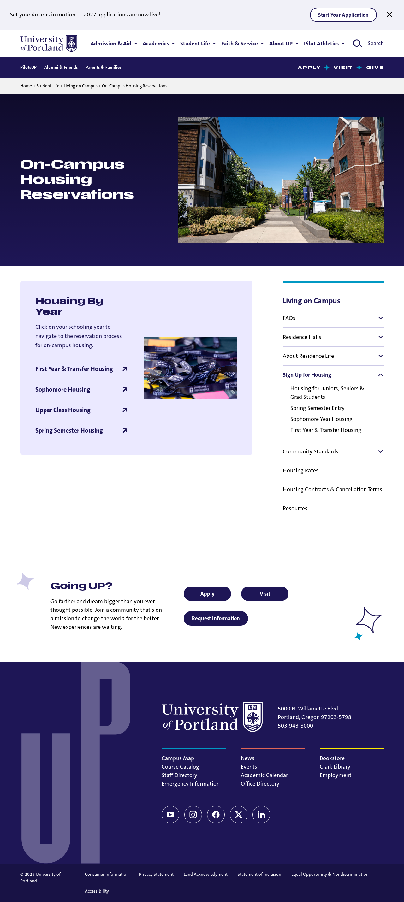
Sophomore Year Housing (321, 419)
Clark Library (335, 766)
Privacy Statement (156, 874)
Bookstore (332, 758)
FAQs (289, 318)
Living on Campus (81, 86)
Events (249, 766)
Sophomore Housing (62, 389)
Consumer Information (107, 874)
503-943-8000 (295, 725)
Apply (309, 68)
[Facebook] (216, 814)
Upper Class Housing (63, 410)
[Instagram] (193, 814)
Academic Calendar (264, 775)
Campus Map (178, 758)
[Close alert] (389, 14)
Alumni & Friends (61, 67)
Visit (344, 68)
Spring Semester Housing (69, 430)
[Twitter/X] (238, 814)
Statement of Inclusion (259, 874)
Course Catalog (180, 766)
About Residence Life (308, 356)
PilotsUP (28, 67)
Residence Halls (302, 337)
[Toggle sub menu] (380, 318)
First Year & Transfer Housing (325, 430)
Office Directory (260, 783)
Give (375, 68)
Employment (336, 775)
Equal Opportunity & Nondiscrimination (330, 874)
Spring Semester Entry (317, 408)
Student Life (47, 86)
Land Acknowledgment (206, 874)
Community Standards (310, 451)
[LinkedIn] (261, 814)
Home (26, 86)
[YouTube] (170, 814)
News (247, 758)
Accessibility (97, 891)
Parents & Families (104, 67)
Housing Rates (300, 470)
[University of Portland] (48, 43)
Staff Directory (179, 775)
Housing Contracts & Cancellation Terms (332, 489)
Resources (295, 508)
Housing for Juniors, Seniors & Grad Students (327, 393)
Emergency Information (191, 783)
